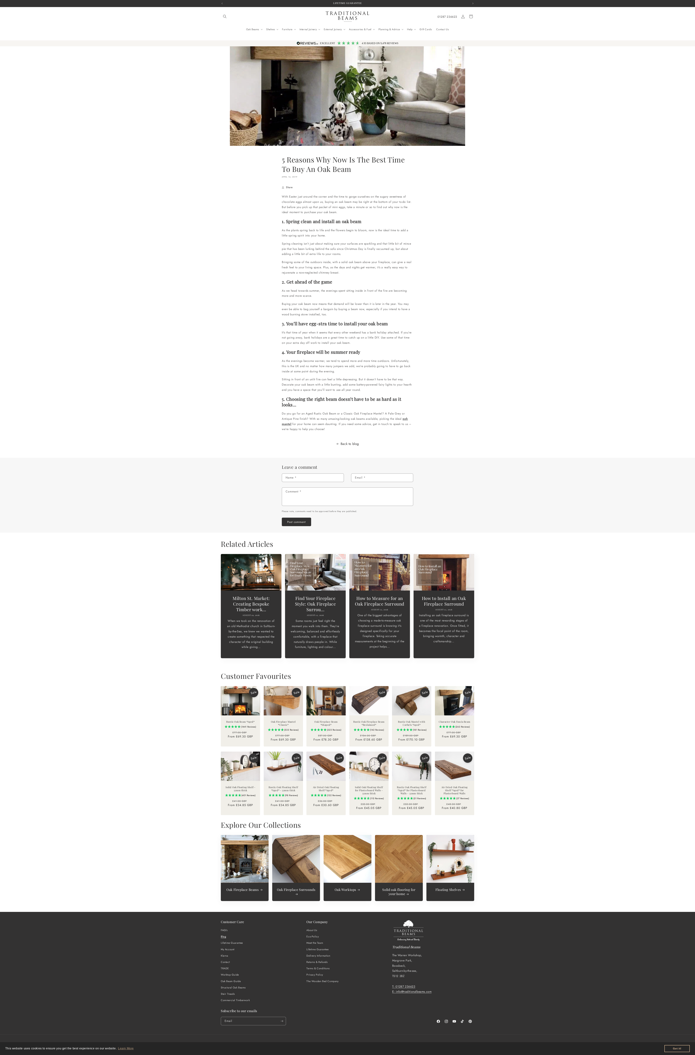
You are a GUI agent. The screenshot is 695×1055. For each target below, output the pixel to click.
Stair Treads (228, 994)
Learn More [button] (126, 1048)
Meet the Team (314, 943)
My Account (227, 949)
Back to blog (350, 443)
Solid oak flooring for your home (398, 892)
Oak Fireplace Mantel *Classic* (283, 723)
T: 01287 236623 (403, 986)
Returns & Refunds (317, 962)
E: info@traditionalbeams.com (412, 992)
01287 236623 (447, 17)
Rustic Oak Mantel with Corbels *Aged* (411, 723)
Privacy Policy (314, 975)
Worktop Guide (230, 975)
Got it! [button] (677, 1048)
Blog (223, 936)
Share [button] (289, 187)
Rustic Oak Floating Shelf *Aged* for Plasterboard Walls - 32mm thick (411, 790)
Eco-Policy (312, 936)
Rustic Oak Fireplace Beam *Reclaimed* (368, 723)
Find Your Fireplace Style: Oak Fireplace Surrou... (315, 603)
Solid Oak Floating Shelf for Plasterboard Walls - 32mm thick (369, 790)
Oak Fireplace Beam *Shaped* (326, 723)
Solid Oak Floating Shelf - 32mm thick (240, 789)
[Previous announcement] (222, 3)
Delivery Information (318, 955)
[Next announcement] (473, 3)
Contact (225, 962)
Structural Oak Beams (233, 987)
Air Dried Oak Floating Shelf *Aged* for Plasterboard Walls (454, 790)
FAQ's (224, 930)
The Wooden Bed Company (322, 981)
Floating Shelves (448, 890)
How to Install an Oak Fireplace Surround (444, 601)
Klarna (224, 955)
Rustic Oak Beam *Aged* (240, 721)
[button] (225, 16)
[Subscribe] (282, 1021)
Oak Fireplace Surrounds (296, 890)
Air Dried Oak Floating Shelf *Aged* (326, 789)
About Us (311, 930)
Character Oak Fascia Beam (454, 721)
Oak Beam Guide (231, 981)
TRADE (225, 968)
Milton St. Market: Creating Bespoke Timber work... (251, 603)
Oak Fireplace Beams (242, 890)
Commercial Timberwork (235, 1000)
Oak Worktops (345, 890)
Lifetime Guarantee (232, 943)
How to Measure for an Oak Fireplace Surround (379, 601)
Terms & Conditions (318, 968)
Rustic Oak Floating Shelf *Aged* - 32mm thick (283, 789)
